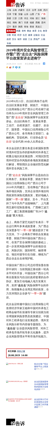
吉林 (40, 10)
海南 (43, 18)
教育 (45, 31)
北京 (28, 10)
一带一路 (18, 199)
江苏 (15, 18)
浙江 (38, 18)
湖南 (15, 22)
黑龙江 (39, 27)
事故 (29, 31)
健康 (30, 35)
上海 (9, 10)
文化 (40, 31)
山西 (32, 14)
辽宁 (9, 27)
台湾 (34, 10)
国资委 (42, 389)
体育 (34, 31)
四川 (45, 10)
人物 (43, 39)
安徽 (20, 14)
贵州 (43, 22)
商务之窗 (37, 64)
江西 (20, 18)
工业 (30, 39)
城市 (19, 39)
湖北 (9, 22)
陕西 (20, 27)
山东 (26, 14)
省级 (25, 39)
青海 (26, 27)
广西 (43, 14)
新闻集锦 (11, 31)
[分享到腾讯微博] (13, 67)
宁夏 (15, 14)
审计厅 (40, 407)
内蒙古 (21, 10)
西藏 (38, 22)
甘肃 (26, 22)
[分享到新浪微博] (10, 67)
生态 (25, 35)
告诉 (20, 4)
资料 (24, 31)
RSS (32, 3)
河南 (32, 18)
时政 (14, 35)
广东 (38, 14)
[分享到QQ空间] (7, 67)
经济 (19, 35)
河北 (26, 18)
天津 (9, 14)
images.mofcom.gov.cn (14, 98)
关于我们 (38, 3)
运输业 (36, 35)
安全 (14, 39)
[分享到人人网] (16, 67)
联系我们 (45, 3)
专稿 (9, 43)
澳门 (20, 22)
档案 (18, 31)
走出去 (19, 117)
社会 (43, 35)
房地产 (36, 39)
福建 (32, 22)
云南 (15, 10)
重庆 (15, 27)
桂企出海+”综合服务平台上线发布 (41, 366)
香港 (32, 27)
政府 (9, 39)
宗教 (9, 35)
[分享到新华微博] (19, 67)
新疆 (9, 18)
